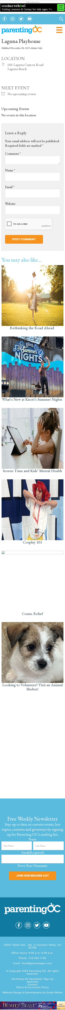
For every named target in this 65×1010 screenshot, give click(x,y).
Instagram (12, 21)
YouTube (29, 21)
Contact (32, 984)
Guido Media (55, 992)
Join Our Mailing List (32, 876)
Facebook (4, 21)
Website (10, 203)
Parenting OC (21, 29)
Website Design (12, 992)
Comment (13, 153)
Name (10, 170)
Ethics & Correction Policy (32, 987)
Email (9, 187)
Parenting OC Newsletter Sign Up (33, 978)
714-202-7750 (37, 958)
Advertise (32, 981)
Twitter (21, 21)
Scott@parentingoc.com (37, 963)
